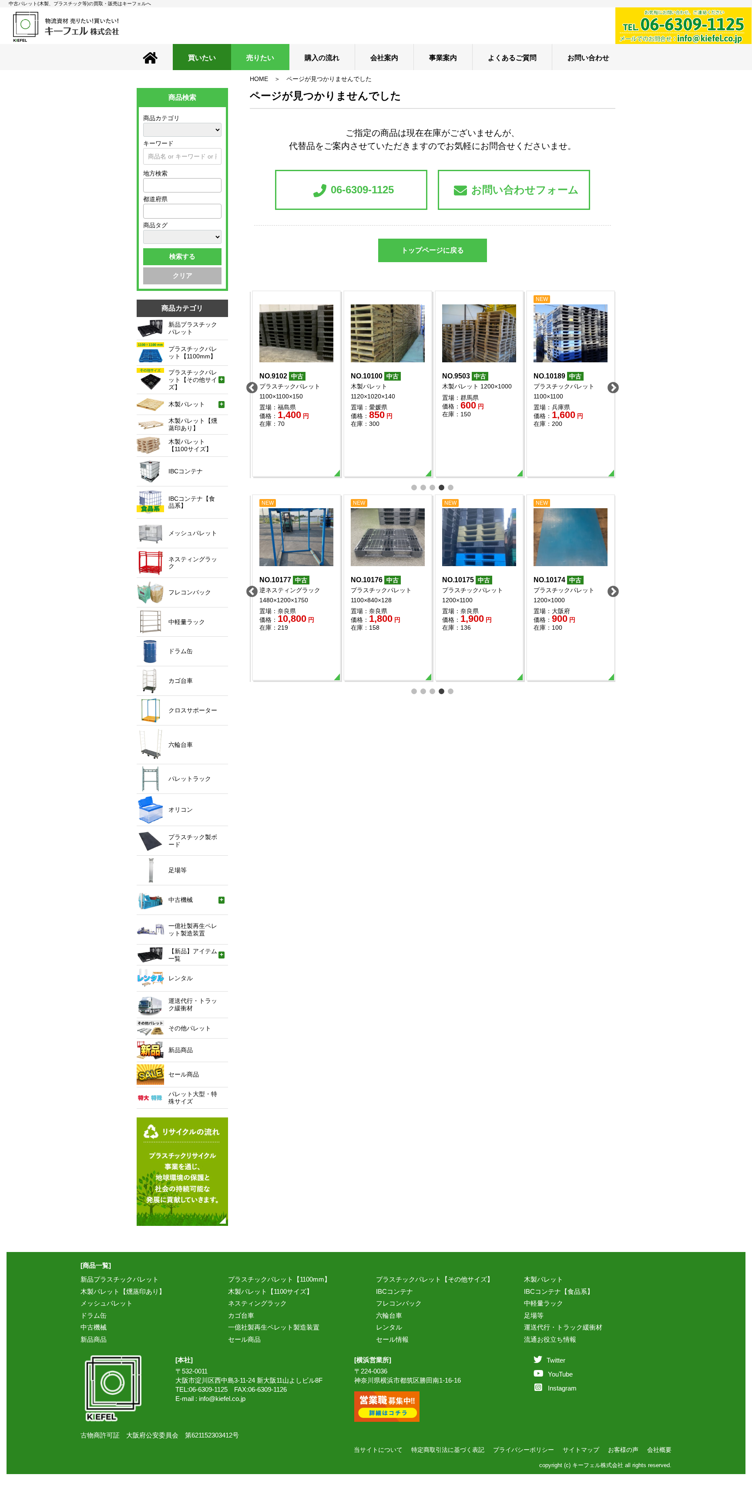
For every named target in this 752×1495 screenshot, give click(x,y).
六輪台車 (389, 1315)
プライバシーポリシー (523, 1449)
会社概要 (659, 1449)
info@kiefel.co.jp (222, 1398)
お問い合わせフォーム (525, 190)
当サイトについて (378, 1449)
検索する (182, 256)
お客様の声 (623, 1449)
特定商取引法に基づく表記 (447, 1449)
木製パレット (543, 1279)
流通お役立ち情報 (550, 1339)
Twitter (556, 1360)
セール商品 (244, 1339)
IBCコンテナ (394, 1291)
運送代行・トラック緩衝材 (563, 1327)
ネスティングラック (257, 1303)
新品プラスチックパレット (120, 1279)
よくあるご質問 (512, 57)
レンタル (389, 1327)
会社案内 (384, 57)
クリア (182, 275)
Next (611, 385)
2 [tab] (423, 486)
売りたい (260, 57)
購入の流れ (322, 57)
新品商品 (94, 1339)
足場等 (534, 1315)
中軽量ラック (543, 1303)
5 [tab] (451, 486)
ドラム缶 (94, 1315)
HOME (259, 78)
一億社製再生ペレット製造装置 (273, 1327)
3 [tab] (433, 486)
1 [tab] (414, 486)
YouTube (560, 1374)
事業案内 (443, 57)
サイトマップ (581, 1449)
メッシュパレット (107, 1303)
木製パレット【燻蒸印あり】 (123, 1291)
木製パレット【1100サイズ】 (270, 1291)
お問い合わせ (588, 57)
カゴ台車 (241, 1315)
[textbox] (148, 185)
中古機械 (94, 1327)
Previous (249, 385)
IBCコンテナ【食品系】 (559, 1291)
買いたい (202, 57)
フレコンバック (399, 1303)
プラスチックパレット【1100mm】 (279, 1279)
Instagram (562, 1388)
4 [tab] (442, 486)
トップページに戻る (432, 250)
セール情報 (392, 1339)
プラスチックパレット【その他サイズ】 (435, 1279)
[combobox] (182, 185)
